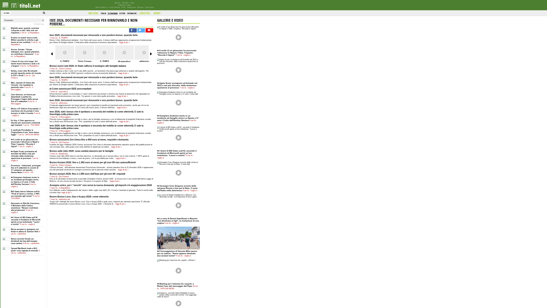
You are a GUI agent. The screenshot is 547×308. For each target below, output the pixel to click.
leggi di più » (124, 42)
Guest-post (149, 7)
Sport (132, 3)
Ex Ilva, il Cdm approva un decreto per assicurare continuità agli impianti (25, 122)
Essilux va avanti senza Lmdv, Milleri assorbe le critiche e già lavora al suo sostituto (26, 41)
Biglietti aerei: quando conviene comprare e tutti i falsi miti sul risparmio (25, 30)
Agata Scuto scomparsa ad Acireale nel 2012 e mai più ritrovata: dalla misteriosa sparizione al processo (25, 156)
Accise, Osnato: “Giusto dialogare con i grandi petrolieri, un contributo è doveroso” (25, 52)
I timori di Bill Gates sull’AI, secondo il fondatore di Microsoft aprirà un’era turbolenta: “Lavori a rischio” (25, 220)
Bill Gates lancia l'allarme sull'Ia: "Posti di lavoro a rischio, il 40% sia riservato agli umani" (26, 194)
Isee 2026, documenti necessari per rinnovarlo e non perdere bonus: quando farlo (94, 35)
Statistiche (131, 7)
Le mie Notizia (114, 7)
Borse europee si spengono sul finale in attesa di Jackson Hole (25, 231)
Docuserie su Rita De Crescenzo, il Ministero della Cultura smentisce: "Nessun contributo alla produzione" (25, 208)
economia (113, 13)
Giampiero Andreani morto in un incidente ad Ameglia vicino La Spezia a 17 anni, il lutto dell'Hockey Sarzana (25, 182)
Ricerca (140, 7)
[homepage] (25, 5)
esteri (122, 13)
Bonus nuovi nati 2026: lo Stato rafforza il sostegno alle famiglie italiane (88, 66)
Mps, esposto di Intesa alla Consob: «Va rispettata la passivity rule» (23, 86)
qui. (42, 24)
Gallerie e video (124, 5)
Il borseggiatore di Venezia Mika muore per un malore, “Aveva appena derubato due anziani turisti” (177, 253)
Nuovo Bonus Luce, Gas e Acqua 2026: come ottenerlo (79, 196)
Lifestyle (125, 3)
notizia (93, 13)
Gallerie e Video (170, 20)
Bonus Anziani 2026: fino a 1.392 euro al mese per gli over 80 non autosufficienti (93, 162)
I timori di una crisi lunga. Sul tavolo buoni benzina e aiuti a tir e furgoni (25, 63)
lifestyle (144, 13)
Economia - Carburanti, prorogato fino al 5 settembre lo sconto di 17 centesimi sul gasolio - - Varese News (26, 168)
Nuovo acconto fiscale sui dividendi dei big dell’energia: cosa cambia (25, 241)
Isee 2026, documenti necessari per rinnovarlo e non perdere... (93, 22)
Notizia (117, 3)
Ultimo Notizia (101, 7)
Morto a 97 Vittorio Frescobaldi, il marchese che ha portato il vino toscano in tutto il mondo (26, 112)
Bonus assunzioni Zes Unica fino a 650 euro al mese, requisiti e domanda (89, 139)
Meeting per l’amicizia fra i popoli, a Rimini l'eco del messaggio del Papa (177, 286)
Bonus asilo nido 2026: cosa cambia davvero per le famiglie (82, 151)
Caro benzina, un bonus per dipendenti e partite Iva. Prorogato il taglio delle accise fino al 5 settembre (24, 99)
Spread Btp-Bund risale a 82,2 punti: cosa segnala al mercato (25, 250)
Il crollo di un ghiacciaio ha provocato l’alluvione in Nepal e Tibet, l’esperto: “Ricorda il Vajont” (25, 143)
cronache (132, 13)
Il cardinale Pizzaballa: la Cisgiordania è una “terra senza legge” (25, 132)
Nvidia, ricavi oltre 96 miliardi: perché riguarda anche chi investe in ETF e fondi (26, 74)
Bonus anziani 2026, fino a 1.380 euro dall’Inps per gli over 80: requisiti (87, 174)
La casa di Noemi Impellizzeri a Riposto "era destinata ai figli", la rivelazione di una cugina (178, 220)
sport (157, 13)
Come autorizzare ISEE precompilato (71, 89)
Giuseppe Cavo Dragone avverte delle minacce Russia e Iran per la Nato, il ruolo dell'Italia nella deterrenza (177, 188)
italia (103, 13)
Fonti (123, 7)
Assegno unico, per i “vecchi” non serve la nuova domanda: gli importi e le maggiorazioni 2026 (101, 185)
